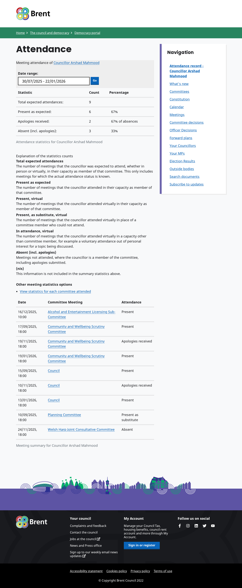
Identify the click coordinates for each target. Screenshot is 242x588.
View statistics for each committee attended (55, 291)
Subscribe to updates (187, 184)
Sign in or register (141, 545)
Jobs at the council (83, 539)
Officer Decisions (183, 130)
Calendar (177, 107)
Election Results (182, 161)
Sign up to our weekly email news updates (94, 554)
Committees (179, 91)
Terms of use (163, 571)
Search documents (184, 176)
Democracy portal (87, 33)
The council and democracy (49, 33)
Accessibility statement (86, 571)
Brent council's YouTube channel (213, 526)
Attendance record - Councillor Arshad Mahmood (187, 71)
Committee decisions (187, 122)
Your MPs (177, 153)
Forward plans (181, 138)
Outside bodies (182, 169)
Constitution (180, 99)
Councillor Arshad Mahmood (76, 62)
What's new (179, 83)
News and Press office (86, 545)
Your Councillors (183, 145)
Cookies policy (116, 571)
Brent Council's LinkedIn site (196, 526)
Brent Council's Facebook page (180, 526)
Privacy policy (140, 571)
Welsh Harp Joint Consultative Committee (81, 429)
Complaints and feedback (88, 526)
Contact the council (84, 532)
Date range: (28, 73)
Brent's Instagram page (188, 526)
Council (54, 370)
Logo (33, 13)
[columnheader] (31, 302)
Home (20, 33)
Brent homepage (31, 522)
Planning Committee (64, 414)
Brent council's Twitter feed (204, 526)
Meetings (177, 114)
